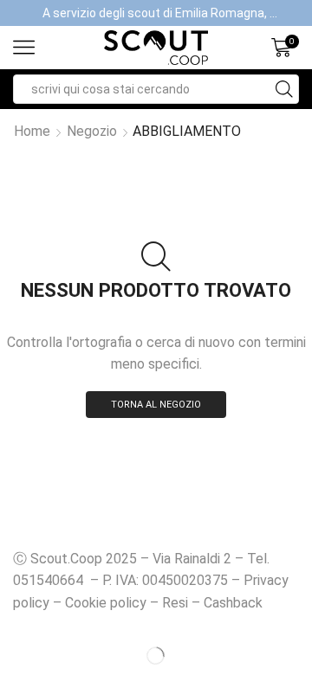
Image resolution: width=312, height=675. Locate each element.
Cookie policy (105, 603)
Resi (175, 603)
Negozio (92, 131)
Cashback (233, 603)
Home (32, 131)
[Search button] (284, 89)
